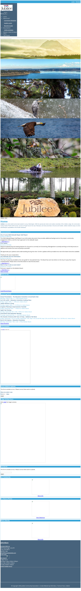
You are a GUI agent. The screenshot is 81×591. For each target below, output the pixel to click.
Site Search (3, 558)
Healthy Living (8, 23)
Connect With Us (5, 546)
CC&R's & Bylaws (8, 30)
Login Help (3, 554)
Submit (2, 396)
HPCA (4, 34)
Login (73, 2)
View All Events (5, 323)
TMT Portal (6, 35)
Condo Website (44, 586)
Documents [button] (6, 28)
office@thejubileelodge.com (8, 553)
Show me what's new (6, 392)
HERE (3, 329)
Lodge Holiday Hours (6, 566)
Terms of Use (61, 586)
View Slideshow (40, 517)
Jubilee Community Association (30, 586)
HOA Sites (53, 586)
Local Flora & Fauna (6, 291)
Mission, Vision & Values (10, 32)
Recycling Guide (8, 26)
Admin (68, 586)
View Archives (4, 271)
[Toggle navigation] (5, 13)
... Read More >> (5, 241)
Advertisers (4, 542)
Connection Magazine (10, 20)
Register (78, 2)
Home (5, 16)
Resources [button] (6, 18)
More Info (40, 496)
